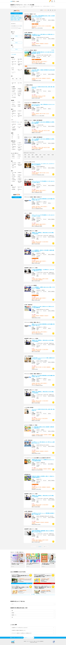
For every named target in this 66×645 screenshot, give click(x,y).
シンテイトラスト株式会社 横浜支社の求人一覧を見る (38, 63)
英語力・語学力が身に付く (20, 165)
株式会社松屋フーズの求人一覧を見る (36, 489)
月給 (20, 78)
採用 (34, 641)
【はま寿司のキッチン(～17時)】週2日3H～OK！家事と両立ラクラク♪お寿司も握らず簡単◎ (43, 35)
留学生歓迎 (19, 93)
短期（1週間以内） (20, 59)
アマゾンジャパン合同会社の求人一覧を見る (37, 208)
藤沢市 (40, 154)
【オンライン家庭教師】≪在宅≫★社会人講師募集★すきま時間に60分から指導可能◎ (43, 123)
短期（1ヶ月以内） (14, 62)
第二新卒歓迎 (14, 97)
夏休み (13, 69)
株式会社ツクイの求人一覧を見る (36, 420)
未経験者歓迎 (14, 88)
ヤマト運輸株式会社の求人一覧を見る (36, 80)
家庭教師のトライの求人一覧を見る (36, 132)
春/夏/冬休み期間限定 (20, 64)
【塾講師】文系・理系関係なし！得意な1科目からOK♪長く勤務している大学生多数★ (43, 233)
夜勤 (12, 19)
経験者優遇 (13, 189)
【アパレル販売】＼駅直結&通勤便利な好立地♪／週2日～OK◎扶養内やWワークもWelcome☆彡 (43, 16)
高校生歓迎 (19, 88)
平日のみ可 (19, 124)
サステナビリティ (31, 641)
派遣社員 (19, 104)
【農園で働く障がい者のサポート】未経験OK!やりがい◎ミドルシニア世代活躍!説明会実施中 (43, 460)
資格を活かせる (20, 190)
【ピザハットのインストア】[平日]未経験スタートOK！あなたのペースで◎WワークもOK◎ (43, 216)
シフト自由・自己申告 (14, 127)
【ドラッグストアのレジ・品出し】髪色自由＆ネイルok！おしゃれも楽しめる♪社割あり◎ (43, 105)
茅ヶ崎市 (44, 154)
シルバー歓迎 (14, 93)
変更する (16, 42)
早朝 (12, 134)
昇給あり (19, 176)
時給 (13, 78)
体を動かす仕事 (14, 114)
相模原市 (36, 154)
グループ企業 (37, 641)
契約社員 (13, 104)
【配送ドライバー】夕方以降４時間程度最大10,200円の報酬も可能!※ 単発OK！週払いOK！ (43, 199)
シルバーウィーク (14, 72)
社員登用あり (20, 179)
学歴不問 (13, 91)
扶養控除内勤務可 (14, 111)
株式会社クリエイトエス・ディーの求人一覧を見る (38, 115)
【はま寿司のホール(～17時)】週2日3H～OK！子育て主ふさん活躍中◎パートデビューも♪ (43, 443)
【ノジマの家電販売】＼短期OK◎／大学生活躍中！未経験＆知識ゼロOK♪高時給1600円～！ (43, 251)
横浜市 (25, 154)
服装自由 (13, 156)
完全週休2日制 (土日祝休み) (14, 129)
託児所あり (13, 181)
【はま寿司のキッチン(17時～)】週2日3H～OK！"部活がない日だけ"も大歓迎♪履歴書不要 (43, 307)
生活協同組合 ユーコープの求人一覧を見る (37, 435)
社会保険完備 (14, 179)
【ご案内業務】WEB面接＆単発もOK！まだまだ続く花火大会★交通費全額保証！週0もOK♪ (43, 53)
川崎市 (29, 154)
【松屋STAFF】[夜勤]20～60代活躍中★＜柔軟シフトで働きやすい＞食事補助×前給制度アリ (43, 477)
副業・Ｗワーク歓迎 (20, 95)
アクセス (28, 641)
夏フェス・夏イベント (20, 70)
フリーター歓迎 (14, 95)
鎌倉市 (32, 154)
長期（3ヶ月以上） (14, 64)
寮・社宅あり (14, 176)
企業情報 (25, 641)
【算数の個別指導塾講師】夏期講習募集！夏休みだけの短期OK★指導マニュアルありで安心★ (43, 531)
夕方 (18, 136)
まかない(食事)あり (14, 173)
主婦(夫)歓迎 (19, 91)
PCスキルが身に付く (14, 167)
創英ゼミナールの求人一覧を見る (36, 280)
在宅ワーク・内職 (17, 19)
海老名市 (53, 154)
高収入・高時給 (14, 83)
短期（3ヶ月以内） (20, 62)
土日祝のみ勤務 (14, 124)
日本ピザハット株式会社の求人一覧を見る (37, 192)
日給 (16, 78)
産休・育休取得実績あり (20, 181)
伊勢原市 (48, 154)
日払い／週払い (20, 83)
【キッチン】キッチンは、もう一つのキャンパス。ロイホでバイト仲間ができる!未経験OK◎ (43, 164)
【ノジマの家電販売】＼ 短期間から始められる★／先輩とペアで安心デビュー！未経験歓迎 (43, 288)
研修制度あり (20, 172)
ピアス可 (19, 156)
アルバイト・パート (14, 102)
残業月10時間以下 (20, 116)
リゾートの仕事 (14, 116)
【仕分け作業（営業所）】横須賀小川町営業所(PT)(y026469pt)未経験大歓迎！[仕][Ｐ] (43, 71)
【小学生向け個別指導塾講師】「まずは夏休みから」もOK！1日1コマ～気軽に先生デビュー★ (43, 270)
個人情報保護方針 (41, 641)
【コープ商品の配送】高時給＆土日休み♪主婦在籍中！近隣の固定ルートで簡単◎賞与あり (43, 427)
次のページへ (45, 546)
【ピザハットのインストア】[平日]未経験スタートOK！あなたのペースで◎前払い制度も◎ (43, 182)
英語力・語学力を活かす (14, 187)
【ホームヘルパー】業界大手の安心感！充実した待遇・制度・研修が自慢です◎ (43, 87)
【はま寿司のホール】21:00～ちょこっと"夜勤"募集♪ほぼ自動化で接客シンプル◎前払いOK (43, 514)
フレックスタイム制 (20, 127)
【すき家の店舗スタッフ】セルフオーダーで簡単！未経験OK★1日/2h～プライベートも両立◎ (43, 358)
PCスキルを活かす (20, 187)
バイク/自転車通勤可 (14, 165)
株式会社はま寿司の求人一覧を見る (36, 45)
